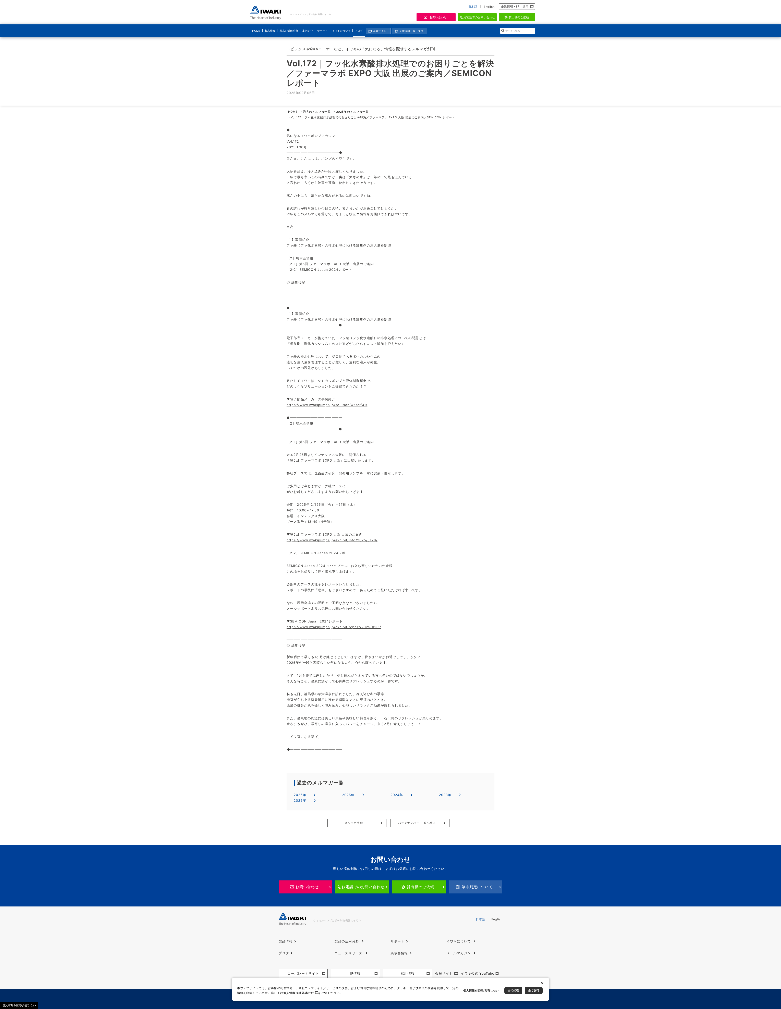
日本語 (472, 6)
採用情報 (407, 973)
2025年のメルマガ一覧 (352, 111)
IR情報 (355, 973)
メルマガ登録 (354, 822)
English (489, 6)
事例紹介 (307, 30)
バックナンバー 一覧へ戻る (417, 822)
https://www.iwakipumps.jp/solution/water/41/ (327, 405)
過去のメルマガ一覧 (317, 111)
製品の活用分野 (288, 30)
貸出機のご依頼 (519, 17)
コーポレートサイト (303, 973)
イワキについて (340, 30)
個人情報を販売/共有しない (19, 1005)
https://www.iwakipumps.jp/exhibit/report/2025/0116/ (334, 627)
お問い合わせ (438, 17)
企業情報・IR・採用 (515, 6)
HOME (256, 30)
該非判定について (477, 887)
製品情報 (270, 30)
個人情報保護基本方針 (298, 993)
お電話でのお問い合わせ (479, 17)
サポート (322, 30)
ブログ (359, 30)
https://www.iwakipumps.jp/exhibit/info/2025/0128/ (332, 540)
